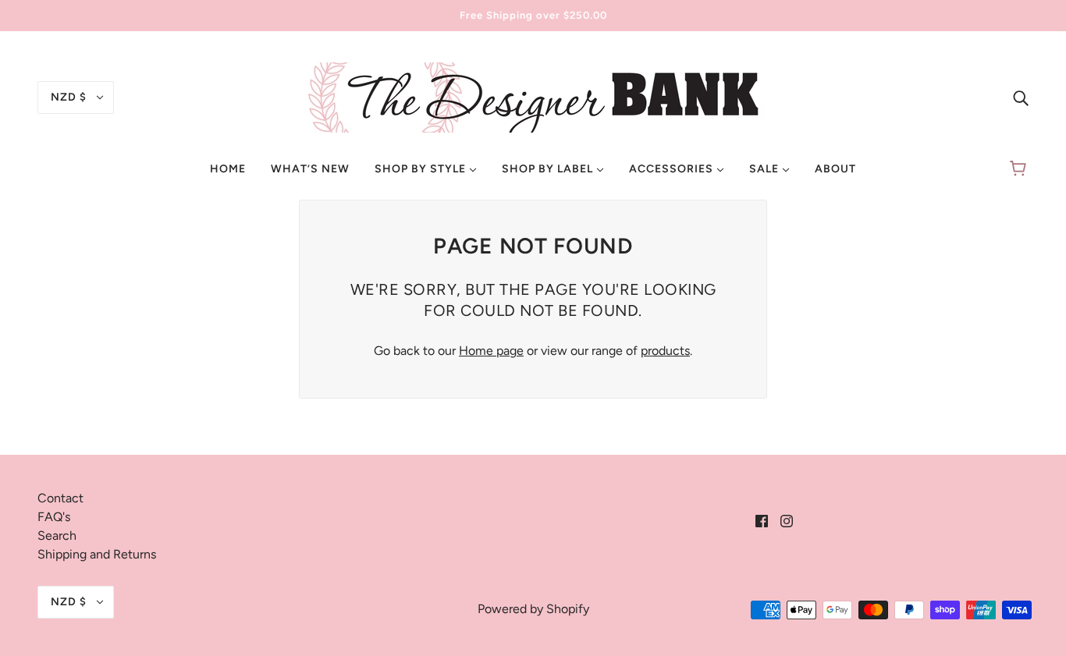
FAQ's (53, 516)
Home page (491, 350)
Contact (60, 498)
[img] (1021, 97)
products (665, 350)
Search (56, 535)
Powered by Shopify (533, 608)
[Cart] (1020, 169)
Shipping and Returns (96, 554)
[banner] (533, 96)
